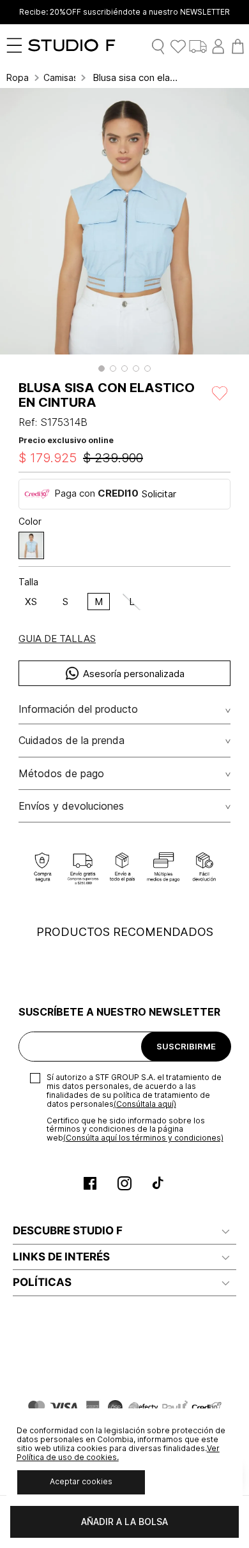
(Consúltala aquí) (145, 1104)
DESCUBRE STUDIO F (68, 1230)
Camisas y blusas (59, 78)
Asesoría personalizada (134, 674)
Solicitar (159, 494)
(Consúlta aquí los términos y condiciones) (143, 1138)
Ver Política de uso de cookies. (118, 1452)
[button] (101, 368)
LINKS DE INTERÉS (61, 1256)
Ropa (17, 78)
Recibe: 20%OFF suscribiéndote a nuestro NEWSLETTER (124, 12)
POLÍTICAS (42, 1282)
